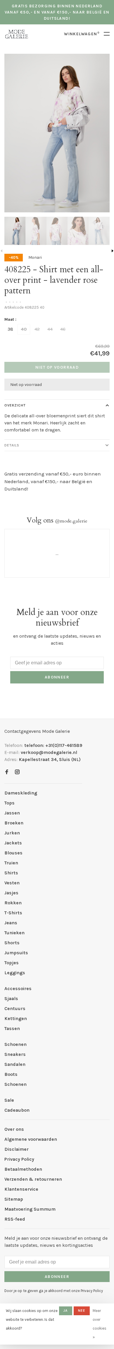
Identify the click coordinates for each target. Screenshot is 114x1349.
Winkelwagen (81, 33)
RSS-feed (14, 1219)
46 (62, 329)
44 (50, 329)
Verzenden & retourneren (33, 1179)
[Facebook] (6, 772)
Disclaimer (16, 1149)
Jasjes (11, 893)
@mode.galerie (71, 521)
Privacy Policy (19, 1159)
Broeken (13, 823)
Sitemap (13, 1199)
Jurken (12, 833)
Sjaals (11, 998)
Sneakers (15, 1054)
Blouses (13, 853)
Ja (65, 1310)
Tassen (12, 1028)
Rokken (13, 903)
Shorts (12, 942)
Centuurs (14, 1008)
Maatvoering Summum (30, 1209)
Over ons (14, 1129)
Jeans (10, 922)
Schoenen (15, 1044)
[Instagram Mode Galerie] (17, 772)
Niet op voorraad (57, 367)
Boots (11, 1074)
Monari (35, 257)
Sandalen (14, 1064)
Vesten (12, 883)
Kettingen (15, 1018)
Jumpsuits (16, 952)
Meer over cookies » (99, 1323)
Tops (9, 803)
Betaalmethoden (23, 1169)
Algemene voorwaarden (30, 1139)
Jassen (12, 813)
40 (24, 329)
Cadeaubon (17, 1110)
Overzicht (15, 405)
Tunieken (14, 932)
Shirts (11, 873)
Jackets (13, 843)
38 (10, 329)
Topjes (11, 962)
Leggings (14, 972)
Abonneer (57, 677)
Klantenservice (21, 1189)
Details (11, 445)
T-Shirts (13, 912)
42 (37, 329)
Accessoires (18, 988)
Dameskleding (20, 793)
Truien (11, 863)
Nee (82, 1310)
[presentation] (14, 231)
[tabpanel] (57, 133)
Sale (9, 1100)
